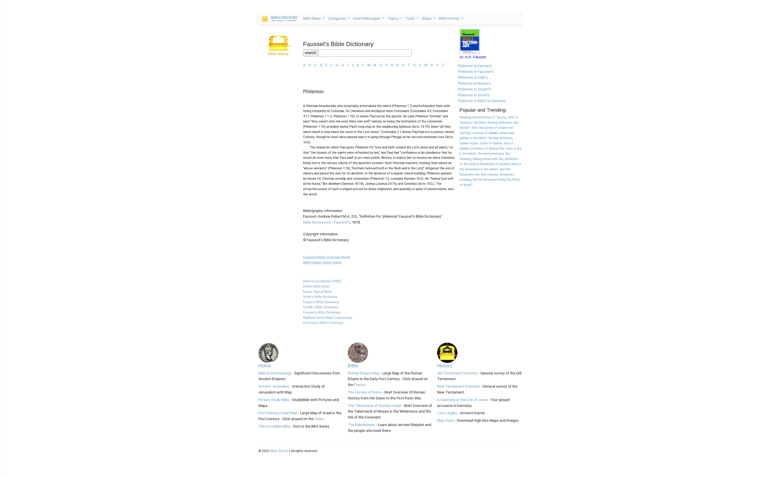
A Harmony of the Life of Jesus (462, 400)
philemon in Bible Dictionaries (482, 101)
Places (359, 385)
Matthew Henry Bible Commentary (327, 317)
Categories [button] (337, 18)
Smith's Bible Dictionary (320, 297)
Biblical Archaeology (274, 373)
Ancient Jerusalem (273, 386)
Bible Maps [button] (312, 18)
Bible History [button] (449, 18)
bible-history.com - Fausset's (326, 222)
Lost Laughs (447, 413)
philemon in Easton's (475, 66)
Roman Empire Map (363, 373)
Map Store (445, 420)
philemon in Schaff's (475, 89)
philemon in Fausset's (476, 71)
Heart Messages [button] (367, 18)
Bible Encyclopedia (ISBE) (322, 281)
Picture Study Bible (273, 400)
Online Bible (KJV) (316, 286)
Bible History (279, 451)
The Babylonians (361, 425)
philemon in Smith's (474, 95)
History (444, 365)
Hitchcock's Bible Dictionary (323, 322)
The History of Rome (365, 392)
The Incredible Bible (274, 426)
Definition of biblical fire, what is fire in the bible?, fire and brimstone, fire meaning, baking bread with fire (490, 154)
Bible (353, 365)
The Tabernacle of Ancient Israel (374, 405)
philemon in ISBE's (473, 77)
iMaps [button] (427, 18)
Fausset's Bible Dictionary (322, 312)
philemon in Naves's (474, 83)
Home (264, 365)
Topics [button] (394, 18)
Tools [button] (411, 18)
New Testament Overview (458, 386)
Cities (319, 419)
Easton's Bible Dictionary (321, 302)
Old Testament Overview (457, 373)
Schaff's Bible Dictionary (320, 307)
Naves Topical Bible (317, 291)
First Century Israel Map (277, 413)
